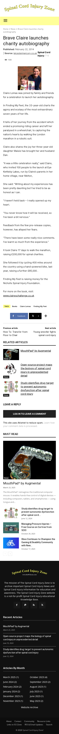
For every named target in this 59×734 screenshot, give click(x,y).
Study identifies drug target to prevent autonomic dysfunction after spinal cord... (37, 511)
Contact (17, 721)
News (13, 29)
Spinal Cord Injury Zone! (33, 730)
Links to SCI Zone (14, 724)
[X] (42, 605)
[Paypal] (25, 605)
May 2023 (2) (36, 700)
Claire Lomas (25, 306)
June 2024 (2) (10, 681)
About (8, 721)
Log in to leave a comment (29, 413)
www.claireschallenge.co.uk (18, 295)
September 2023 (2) (40, 681)
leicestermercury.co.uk (25, 53)
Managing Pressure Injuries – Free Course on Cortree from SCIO (36, 527)
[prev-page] (5, 554)
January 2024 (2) (11, 691)
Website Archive (29, 707)
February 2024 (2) (12, 686)
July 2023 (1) (36, 691)
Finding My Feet (40, 306)
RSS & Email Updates (34, 724)
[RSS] (34, 605)
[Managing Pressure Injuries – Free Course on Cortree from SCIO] (11, 527)
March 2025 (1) (11, 677)
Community (29, 721)
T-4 (47, 55)
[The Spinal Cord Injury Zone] (29, 8)
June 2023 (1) (36, 696)
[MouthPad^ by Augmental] (11, 354)
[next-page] (10, 554)
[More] (45, 316)
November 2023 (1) (13, 700)
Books (14, 306)
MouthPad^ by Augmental (36, 350)
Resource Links (43, 721)
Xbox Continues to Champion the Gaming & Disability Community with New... (38, 542)
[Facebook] (17, 605)
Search (49, 724)
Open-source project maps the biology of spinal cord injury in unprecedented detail (27, 638)
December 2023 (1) (13, 696)
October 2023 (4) (38, 677)
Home (5, 29)
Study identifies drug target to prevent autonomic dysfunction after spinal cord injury (28, 651)
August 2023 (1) (38, 686)
